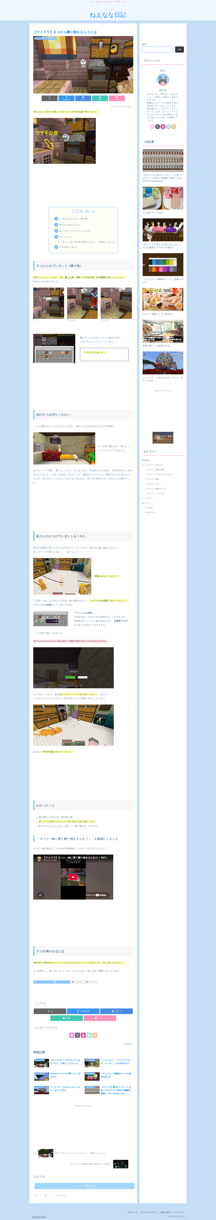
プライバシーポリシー (149, 1212)
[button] (117, 98)
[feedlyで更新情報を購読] (89, 1035)
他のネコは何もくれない (70, 225)
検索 (144, 44)
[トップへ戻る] (212, 1216)
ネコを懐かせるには (68, 247)
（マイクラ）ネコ (63, 982)
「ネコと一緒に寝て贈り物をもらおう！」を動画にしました (87, 242)
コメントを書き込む (84, 1185)
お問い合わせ (165, 1212)
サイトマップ (179, 1212)
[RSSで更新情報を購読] (94, 1035)
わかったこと (65, 237)
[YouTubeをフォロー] (83, 1035)
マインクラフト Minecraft (44, 982)
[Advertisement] (83, 185)
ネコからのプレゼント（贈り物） (74, 219)
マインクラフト (79, 982)
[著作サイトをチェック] (71, 1035)
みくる (163, 90)
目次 (79, 211)
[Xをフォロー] (77, 1035)
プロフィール (132, 1212)
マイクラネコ (92, 982)
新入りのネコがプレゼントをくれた (75, 231)
